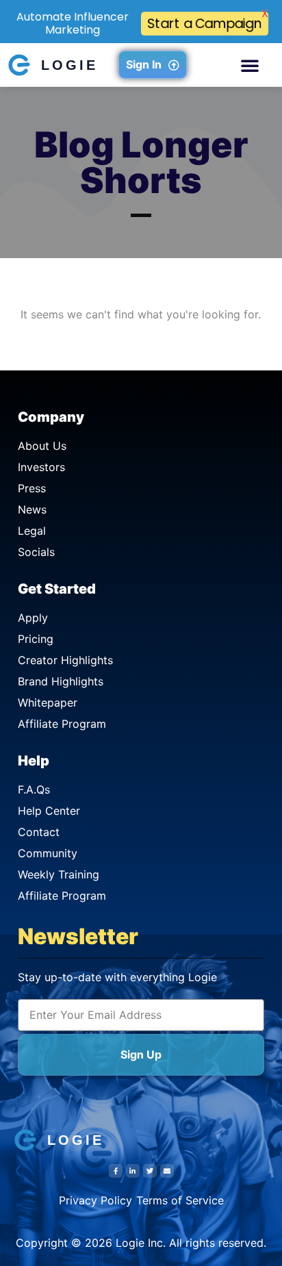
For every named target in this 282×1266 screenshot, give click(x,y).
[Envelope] (167, 1171)
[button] (249, 65)
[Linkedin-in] (133, 1171)
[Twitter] (150, 1171)
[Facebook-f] (116, 1171)
